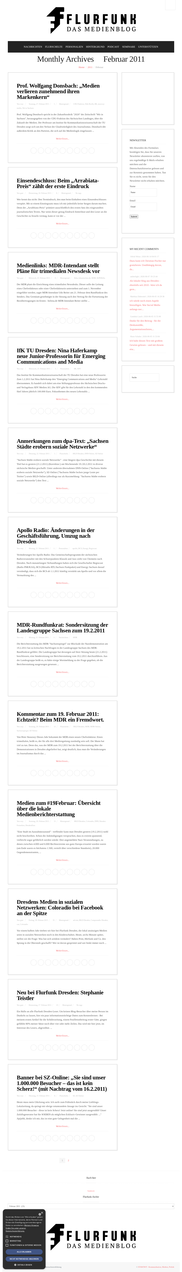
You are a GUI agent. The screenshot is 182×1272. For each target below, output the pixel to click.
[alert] (24, 1239)
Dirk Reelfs (89, 104)
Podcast (113, 46)
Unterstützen (148, 46)
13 (57, 1005)
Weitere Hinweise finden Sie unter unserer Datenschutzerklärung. (22, 1228)
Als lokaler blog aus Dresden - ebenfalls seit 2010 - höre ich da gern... (146, 285)
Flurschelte (54, 46)
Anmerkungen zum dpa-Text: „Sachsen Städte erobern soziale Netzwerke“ (62, 444)
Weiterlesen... (62, 138)
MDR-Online (95, 727)
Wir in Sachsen (28, 108)
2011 (90, 67)
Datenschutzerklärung (53, 1267)
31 (54, 920)
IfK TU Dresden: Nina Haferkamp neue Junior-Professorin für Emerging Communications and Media (61, 356)
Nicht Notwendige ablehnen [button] (24, 1259)
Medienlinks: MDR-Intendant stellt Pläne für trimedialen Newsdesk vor (58, 268)
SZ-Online (99, 454)
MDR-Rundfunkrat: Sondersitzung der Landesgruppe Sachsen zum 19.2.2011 (62, 628)
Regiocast (93, 548)
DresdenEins (30, 825)
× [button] (42, 1213)
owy (21, 104)
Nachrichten (33, 46)
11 (55, 727)
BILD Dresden (78, 454)
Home (82, 67)
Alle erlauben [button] (24, 1252)
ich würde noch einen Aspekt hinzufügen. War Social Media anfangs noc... (145, 305)
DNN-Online (89, 454)
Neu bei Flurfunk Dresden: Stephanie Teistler (60, 995)
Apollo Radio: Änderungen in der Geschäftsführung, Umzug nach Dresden (55, 536)
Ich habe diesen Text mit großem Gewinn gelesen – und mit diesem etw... (147, 345)
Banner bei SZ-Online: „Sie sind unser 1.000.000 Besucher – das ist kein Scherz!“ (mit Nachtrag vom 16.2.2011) (62, 1083)
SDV (79, 369)
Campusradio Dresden (99, 920)
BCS (80, 548)
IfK (96, 104)
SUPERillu (101, 278)
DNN (97, 821)
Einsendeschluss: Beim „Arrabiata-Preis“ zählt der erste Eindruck (58, 183)
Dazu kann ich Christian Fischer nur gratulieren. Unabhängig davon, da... (148, 265)
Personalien (74, 46)
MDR (94, 278)
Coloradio (90, 821)
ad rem (75, 920)
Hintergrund (95, 46)
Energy (85, 548)
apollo (75, 548)
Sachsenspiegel (23, 731)
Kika (76, 278)
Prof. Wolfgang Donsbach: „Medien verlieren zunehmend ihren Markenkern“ (58, 91)
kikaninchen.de (85, 278)
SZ (74, 1096)
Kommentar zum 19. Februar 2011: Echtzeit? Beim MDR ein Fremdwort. (60, 717)
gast (21, 193)
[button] (7, 1237)
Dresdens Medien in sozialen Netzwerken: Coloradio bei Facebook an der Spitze (60, 907)
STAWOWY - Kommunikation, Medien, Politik (156, 1267)
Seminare (128, 46)
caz (18, 924)
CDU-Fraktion (78, 104)
